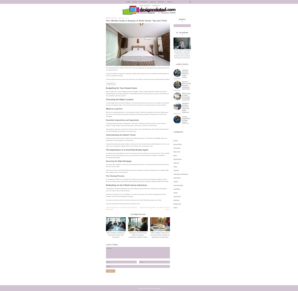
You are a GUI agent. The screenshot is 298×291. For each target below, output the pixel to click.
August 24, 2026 (177, 78)
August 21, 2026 (185, 100)
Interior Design (177, 177)
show (113, 83)
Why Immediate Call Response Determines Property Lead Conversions (116, 235)
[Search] (190, 2)
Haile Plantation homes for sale (124, 155)
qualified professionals (114, 129)
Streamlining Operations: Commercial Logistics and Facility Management (185, 108)
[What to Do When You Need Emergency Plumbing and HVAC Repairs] (177, 85)
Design (153, 2)
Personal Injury (177, 196)
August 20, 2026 (177, 113)
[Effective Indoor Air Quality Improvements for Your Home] (177, 96)
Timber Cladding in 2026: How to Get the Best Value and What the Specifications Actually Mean (160, 235)
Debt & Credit (177, 151)
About (135, 2)
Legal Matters (177, 189)
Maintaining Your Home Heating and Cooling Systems (185, 73)
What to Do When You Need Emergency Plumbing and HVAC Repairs (186, 85)
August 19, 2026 (185, 123)
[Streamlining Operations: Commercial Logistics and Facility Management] (177, 106)
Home (128, 2)
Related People (177, 203)
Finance (161, 2)
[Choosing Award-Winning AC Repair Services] (177, 119)
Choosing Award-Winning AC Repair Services (186, 119)
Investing (176, 181)
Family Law (176, 163)
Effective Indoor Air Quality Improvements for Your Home (186, 96)
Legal (169, 2)
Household (176, 170)
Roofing (175, 207)
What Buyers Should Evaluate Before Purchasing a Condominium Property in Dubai (138, 235)
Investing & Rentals (178, 185)
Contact (156, 5)
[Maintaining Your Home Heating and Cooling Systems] (177, 73)
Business (143, 2)
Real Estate (145, 5)
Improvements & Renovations (181, 174)
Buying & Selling (111, 18)
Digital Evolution (178, 159)
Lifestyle (176, 192)
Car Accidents (177, 148)
